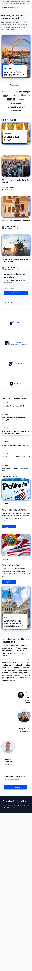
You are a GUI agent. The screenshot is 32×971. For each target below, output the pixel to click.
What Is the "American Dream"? (16, 220)
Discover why (15, 787)
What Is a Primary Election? (14, 510)
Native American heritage (15, 675)
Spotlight (8, 68)
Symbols (5, 559)
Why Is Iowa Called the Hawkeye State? (14, 73)
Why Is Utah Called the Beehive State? (15, 445)
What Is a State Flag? (11, 565)
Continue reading (7, 526)
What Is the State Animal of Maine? (14, 406)
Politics (5, 504)
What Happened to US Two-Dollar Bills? (16, 457)
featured (7, 133)
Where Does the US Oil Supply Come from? (15, 260)
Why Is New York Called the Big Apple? (15, 181)
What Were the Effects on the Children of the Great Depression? (15, 432)
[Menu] (29, 7)
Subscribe (16, 293)
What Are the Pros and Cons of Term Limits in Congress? (13, 623)
